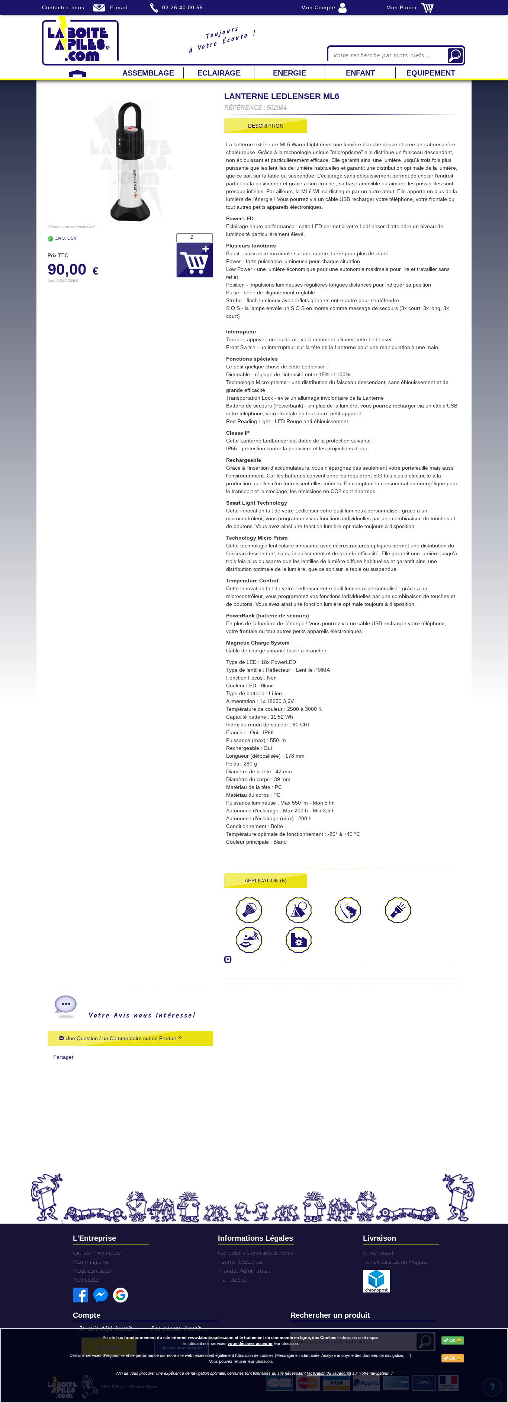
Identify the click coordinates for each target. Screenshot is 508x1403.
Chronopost (378, 1252)
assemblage (148, 73)
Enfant (360, 73)
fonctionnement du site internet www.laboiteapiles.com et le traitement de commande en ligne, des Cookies (230, 1337)
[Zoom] (130, 161)
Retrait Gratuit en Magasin (397, 1261)
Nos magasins (91, 1261)
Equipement (430, 73)
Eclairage (219, 73)
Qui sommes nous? (97, 1252)
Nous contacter (92, 1270)
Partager (63, 1057)
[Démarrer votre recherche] (455, 55)
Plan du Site (232, 1279)
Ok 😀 (455, 1340)
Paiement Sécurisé (240, 1261)
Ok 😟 (455, 1358)
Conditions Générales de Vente (256, 1252)
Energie (289, 73)
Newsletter (87, 1279)
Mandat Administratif (245, 1270)
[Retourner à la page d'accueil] (80, 40)
